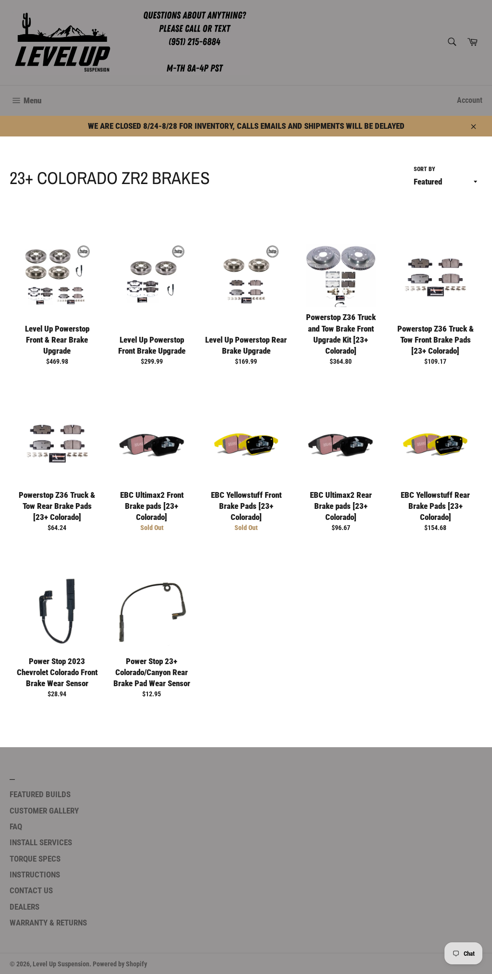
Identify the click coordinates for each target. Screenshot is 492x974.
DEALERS (24, 907)
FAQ (16, 826)
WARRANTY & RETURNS (48, 922)
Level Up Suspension (61, 964)
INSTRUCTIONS (35, 874)
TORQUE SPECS (35, 858)
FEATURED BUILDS (40, 794)
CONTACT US (31, 890)
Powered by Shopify (120, 964)
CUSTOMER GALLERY (44, 810)
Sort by (424, 169)
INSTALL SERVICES (41, 842)
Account (469, 100)
